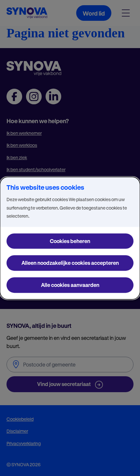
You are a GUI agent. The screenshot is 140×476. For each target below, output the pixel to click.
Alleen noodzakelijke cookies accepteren (70, 263)
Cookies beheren (70, 241)
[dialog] (70, 238)
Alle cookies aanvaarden (70, 285)
